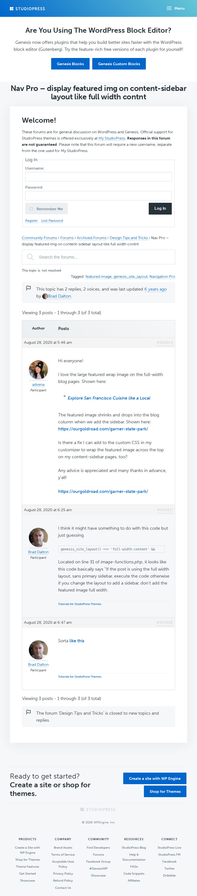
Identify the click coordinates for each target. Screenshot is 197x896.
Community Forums (39, 237)
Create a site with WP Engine (155, 778)
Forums (67, 237)
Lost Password (52, 220)
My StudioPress (111, 138)
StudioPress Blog (134, 847)
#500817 (165, 510)
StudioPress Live (169, 847)
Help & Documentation (134, 857)
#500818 (165, 622)
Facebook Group (98, 861)
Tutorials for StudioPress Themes (79, 604)
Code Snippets (133, 873)
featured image (99, 276)
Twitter (169, 868)
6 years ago (155, 289)
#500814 (165, 342)
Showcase (27, 880)
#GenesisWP (98, 868)
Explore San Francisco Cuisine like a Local (109, 398)
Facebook (169, 861)
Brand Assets (63, 847)
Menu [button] (179, 8)
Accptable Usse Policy (63, 864)
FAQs (134, 866)
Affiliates (134, 880)
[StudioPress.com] (28, 8)
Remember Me (49, 209)
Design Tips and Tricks (129, 237)
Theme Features (27, 866)
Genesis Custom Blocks (119, 64)
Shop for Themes (165, 791)
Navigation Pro (162, 276)
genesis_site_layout (131, 276)
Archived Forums (91, 237)
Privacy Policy (63, 873)
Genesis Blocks (70, 64)
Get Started (27, 873)
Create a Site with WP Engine (27, 850)
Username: (35, 168)
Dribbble (169, 875)
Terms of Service (63, 854)
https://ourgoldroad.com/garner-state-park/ (103, 429)
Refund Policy (63, 880)
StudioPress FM (169, 854)
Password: (34, 187)
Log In (160, 208)
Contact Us (63, 888)
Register (32, 220)
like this (76, 640)
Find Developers (98, 847)
